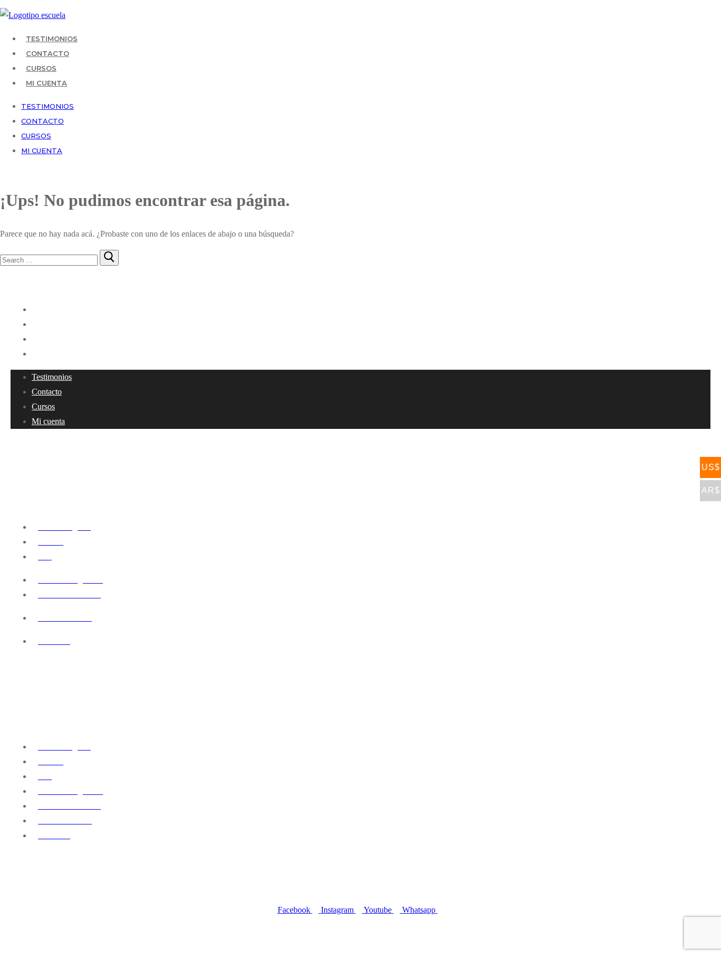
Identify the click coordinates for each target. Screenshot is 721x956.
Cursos (41, 68)
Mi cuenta (46, 83)
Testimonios (52, 38)
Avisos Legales (332, 949)
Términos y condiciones (439, 949)
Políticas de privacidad (279, 949)
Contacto (47, 53)
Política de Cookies (380, 949)
